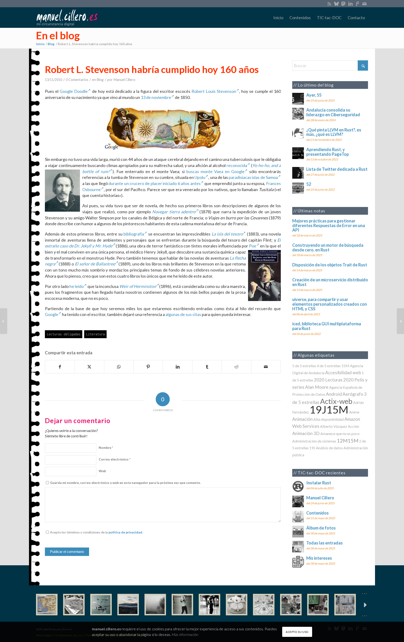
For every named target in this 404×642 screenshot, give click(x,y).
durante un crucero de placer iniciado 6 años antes (154, 183)
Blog (100, 80)
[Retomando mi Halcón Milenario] (291, 604)
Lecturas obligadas (63, 334)
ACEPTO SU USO (297, 631)
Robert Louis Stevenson (213, 91)
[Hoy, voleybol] (182, 604)
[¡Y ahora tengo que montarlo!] (101, 604)
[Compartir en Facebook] (60, 366)
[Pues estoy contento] (47, 604)
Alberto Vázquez (333, 426)
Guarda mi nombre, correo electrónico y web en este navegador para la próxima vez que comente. (125, 483)
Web (102, 471)
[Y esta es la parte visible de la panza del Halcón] (236, 604)
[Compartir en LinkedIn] (177, 366)
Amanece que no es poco (340, 433)
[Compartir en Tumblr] (207, 366)
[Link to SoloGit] (357, 3)
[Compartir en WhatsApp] (118, 366)
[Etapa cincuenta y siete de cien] (263, 604)
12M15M (347, 440)
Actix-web (336, 401)
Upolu (200, 177)
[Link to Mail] (364, 3)
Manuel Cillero (124, 80)
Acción (353, 426)
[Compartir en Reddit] (236, 366)
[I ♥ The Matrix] (318, 604)
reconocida (237, 165)
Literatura (95, 334)
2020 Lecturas (328, 379)
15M (345, 365)
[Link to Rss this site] (329, 3)
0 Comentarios (77, 80)
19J (312, 448)
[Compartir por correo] (266, 366)
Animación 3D (306, 433)
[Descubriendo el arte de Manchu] (400, 321)
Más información (185, 634)
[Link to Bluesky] (336, 3)
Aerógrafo (353, 394)
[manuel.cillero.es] (67, 17)
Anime (354, 412)
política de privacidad (125, 532)
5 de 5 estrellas (304, 365)
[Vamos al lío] (74, 604)
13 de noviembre (156, 97)
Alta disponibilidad (328, 419)
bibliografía (133, 233)
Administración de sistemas (314, 441)
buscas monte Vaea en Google (215, 171)
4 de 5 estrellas (329, 365)
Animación (302, 419)
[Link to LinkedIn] (350, 3)
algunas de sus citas (183, 314)
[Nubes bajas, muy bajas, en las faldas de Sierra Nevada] (128, 604)
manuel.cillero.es (106, 629)
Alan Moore (316, 387)
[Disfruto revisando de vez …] (345, 604)
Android (334, 394)
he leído (76, 286)
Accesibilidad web (343, 372)
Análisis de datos (329, 448)
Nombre (106, 448)
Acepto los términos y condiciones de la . (96, 532)
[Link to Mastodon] (343, 3)
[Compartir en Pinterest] (148, 366)
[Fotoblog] (364, 604)
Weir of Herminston (137, 286)
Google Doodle (74, 91)
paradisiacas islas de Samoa (253, 177)
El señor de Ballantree (95, 263)
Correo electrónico (114, 459)
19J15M (329, 409)
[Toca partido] (209, 604)
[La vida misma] (155, 604)
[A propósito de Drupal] (3, 321)
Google (51, 314)
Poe (252, 245)
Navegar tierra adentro (173, 211)
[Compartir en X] (89, 366)
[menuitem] (278, 17)
